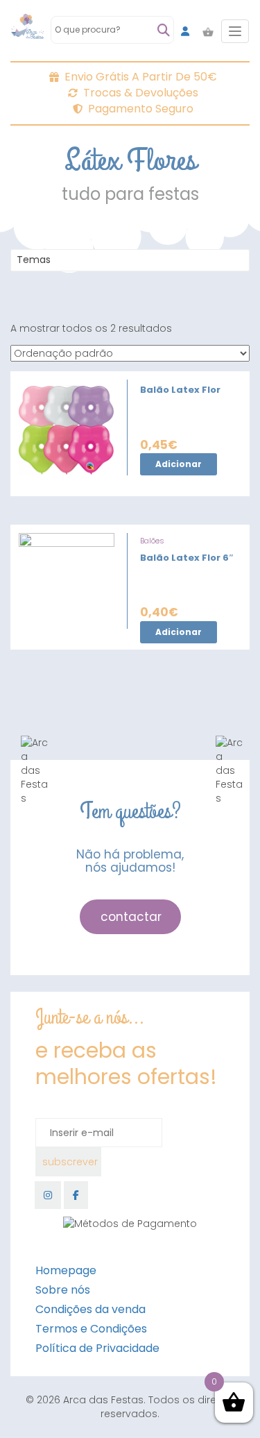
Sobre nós (62, 1290)
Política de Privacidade (97, 1348)
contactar (131, 916)
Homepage (65, 1270)
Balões (152, 540)
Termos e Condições (91, 1329)
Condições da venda (90, 1309)
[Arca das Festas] (27, 31)
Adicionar (178, 464)
